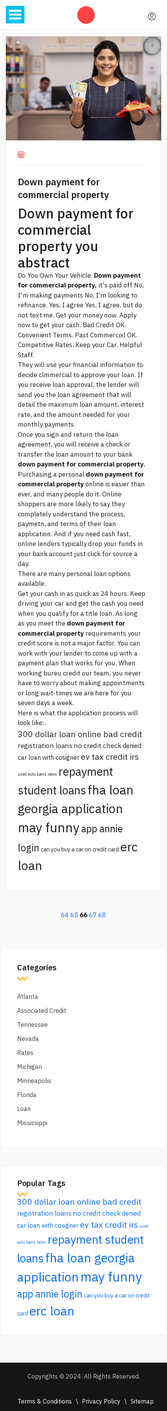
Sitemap (142, 1401)
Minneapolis (34, 1081)
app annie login (49, 1293)
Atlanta (27, 996)
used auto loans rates (37, 774)
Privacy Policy (101, 1401)
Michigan (29, 1067)
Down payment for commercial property (63, 188)
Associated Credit (41, 1010)
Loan (24, 1109)
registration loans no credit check (69, 745)
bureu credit (61, 673)
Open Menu (15, 14)
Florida (27, 1095)
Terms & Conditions (44, 1401)
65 (74, 915)
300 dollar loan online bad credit (80, 734)
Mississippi (32, 1123)
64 (65, 915)
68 (102, 915)
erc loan (52, 1311)
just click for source (103, 554)
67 (93, 915)
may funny (49, 827)
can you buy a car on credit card (80, 849)
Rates (25, 1052)
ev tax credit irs (110, 756)
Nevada (28, 1038)
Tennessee (32, 1024)
